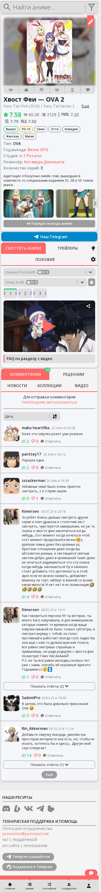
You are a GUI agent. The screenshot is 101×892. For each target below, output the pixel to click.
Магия (29, 136)
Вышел (11, 129)
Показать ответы (47, 686)
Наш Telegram (53, 236)
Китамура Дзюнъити (44, 161)
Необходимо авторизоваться (49, 402)
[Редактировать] (90, 21)
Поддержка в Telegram (32, 866)
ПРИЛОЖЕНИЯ (35, 846)
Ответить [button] (53, 441)
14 (29, 755)
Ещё (49, 774)
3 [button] (40, 293)
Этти (54, 129)
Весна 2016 (38, 149)
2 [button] (25, 293)
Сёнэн (41, 129)
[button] (49, 52)
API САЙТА (10, 846)
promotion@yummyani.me (25, 833)
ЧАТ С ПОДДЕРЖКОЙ (19, 839)
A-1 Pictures (30, 155)
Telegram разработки (31, 856)
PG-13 (26, 129)
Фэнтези (12, 136)
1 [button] (10, 293)
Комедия (71, 129)
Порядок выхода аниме (51, 223)
